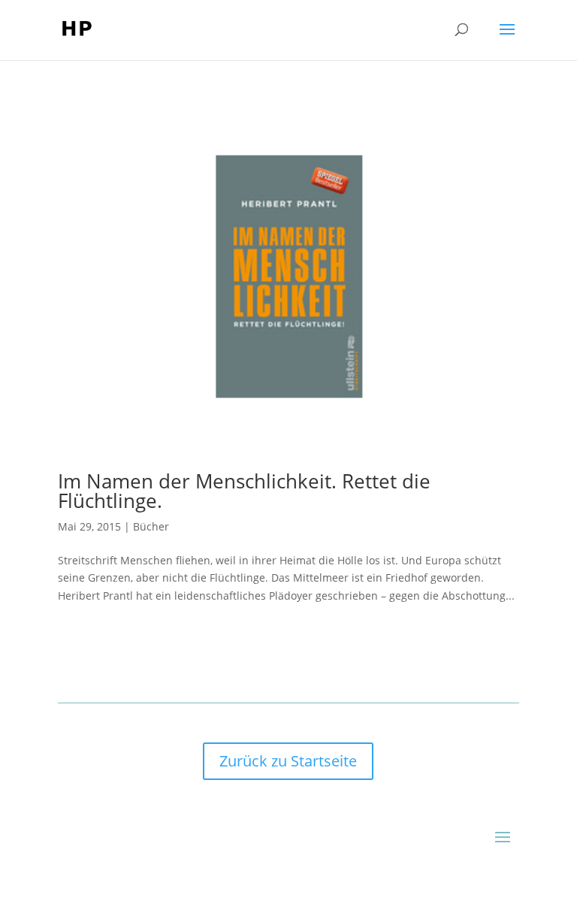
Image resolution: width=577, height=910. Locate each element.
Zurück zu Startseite (288, 761)
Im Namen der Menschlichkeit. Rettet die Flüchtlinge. (244, 490)
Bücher (151, 526)
